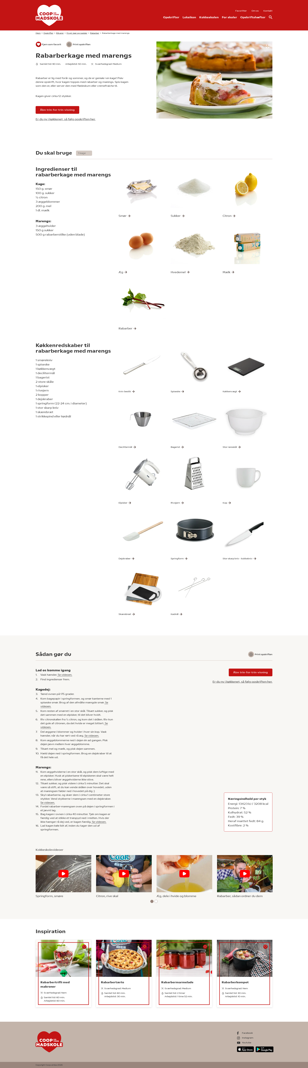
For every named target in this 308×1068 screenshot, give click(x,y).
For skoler (229, 17)
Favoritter (241, 10)
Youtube (246, 1042)
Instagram (247, 1037)
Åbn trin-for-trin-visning (57, 109)
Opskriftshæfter (252, 17)
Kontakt (267, 10)
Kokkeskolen (209, 17)
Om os (255, 10)
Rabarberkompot (235, 982)
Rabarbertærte (112, 982)
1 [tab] (151, 901)
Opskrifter (171, 17)
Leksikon (189, 17)
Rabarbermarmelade (177, 982)
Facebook (247, 1033)
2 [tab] (156, 901)
